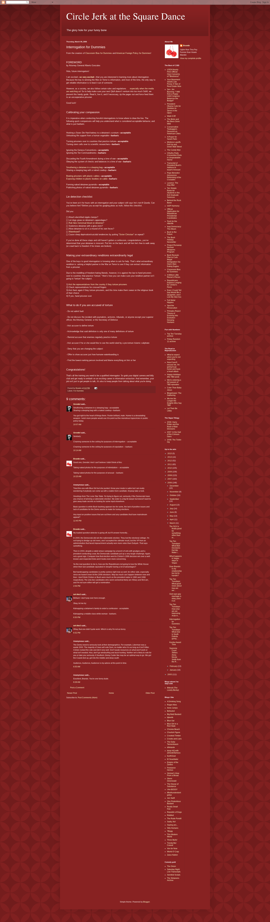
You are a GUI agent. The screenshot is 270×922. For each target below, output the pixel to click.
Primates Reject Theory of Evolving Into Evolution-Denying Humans (173, 316)
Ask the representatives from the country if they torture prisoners (97, 284)
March (172, 523)
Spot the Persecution (172, 306)
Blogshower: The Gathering (174, 394)
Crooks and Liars (174, 739)
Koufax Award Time (175, 643)
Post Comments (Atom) (87, 697)
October (173, 495)
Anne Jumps (172, 708)
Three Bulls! (172, 840)
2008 (170, 475)
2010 (170, 468)
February (174, 666)
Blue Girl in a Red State (172, 725)
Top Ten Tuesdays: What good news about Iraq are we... (175, 584)
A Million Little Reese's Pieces (173, 276)
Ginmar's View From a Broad (173, 774)
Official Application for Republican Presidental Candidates (173, 213)
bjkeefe (170, 717)
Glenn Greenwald (171, 779)
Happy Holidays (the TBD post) (174, 375)
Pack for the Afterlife (172, 222)
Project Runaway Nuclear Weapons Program (174, 248)
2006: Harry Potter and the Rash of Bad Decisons (173, 425)
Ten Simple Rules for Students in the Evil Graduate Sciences (173, 192)
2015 (170, 453)
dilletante (171, 747)
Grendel (76, 404)
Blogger (146, 902)
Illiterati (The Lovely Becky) (173, 689)
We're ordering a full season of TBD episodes (174, 382)
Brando (76, 459)
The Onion (171, 866)
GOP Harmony (173, 206)
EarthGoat (171, 756)
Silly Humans (172, 828)
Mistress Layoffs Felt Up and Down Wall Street (174, 144)
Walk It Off (171, 116)
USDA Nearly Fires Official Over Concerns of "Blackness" (173, 73)
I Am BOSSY (172, 789)
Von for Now (172, 848)
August (173, 505)
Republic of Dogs (174, 812)
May (172, 516)
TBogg (170, 831)
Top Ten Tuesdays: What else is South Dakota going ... (174, 633)
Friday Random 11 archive (173, 340)
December (174, 486)
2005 (170, 674)
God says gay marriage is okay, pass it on (175, 597)
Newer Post (72, 693)
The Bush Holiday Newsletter (171, 239)
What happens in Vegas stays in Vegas (175, 559)
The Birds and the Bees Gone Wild (173, 121)
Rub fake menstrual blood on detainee (86, 223)
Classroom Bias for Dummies (98, 53)
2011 (170, 464)
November (174, 492)
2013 (170, 457)
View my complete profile (190, 58)
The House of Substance (172, 785)
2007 (170, 479)
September (174, 499)
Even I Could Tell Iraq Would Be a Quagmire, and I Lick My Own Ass (174, 293)
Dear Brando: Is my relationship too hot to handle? (175, 571)
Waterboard (74, 231)
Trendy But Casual (171, 844)
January (173, 670)
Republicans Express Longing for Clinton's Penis (174, 283)
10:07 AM (77, 424)
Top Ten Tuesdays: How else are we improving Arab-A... (174, 610)
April (172, 519)
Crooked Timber (174, 736)
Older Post (150, 693)
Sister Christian (126, 234)
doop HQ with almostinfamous (173, 752)
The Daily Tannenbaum (172, 743)
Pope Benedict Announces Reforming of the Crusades (174, 176)
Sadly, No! (171, 822)
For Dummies (78, 391)
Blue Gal (170, 721)
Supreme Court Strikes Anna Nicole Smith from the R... (175, 655)
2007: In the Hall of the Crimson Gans (174, 434)
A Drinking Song (174, 701)
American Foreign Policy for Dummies (133, 53)
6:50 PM (76, 617)
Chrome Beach (173, 729)
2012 (170, 461)
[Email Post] (96, 388)
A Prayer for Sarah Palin (172, 138)
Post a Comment (77, 688)
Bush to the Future (172, 233)
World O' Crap (173, 852)
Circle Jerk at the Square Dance (125, 16)
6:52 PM (76, 633)
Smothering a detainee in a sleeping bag (84, 167)
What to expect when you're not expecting (173, 357)
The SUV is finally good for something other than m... (175, 532)
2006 (170, 483)
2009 (170, 472)
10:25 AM (77, 476)
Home (111, 693)
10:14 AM (77, 450)
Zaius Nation (172, 855)
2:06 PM (76, 586)
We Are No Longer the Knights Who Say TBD (174, 401)
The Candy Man (174, 150)
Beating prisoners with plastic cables (82, 176)
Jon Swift (171, 798)
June (172, 512)
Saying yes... (172, 825)
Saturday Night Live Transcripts (173, 870)
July (172, 509)
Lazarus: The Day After (172, 184)
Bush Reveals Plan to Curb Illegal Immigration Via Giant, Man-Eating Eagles (173, 260)
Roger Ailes (172, 705)
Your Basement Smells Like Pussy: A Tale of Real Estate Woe (174, 82)
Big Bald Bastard (174, 714)
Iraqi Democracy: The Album (174, 228)
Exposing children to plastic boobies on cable (86, 179)
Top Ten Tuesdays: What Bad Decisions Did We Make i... (174, 547)
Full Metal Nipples (171, 301)
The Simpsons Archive (173, 879)
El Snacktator (172, 759)
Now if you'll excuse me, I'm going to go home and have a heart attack (173, 367)
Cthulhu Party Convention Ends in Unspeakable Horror (174, 156)
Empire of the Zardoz (172, 763)
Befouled (171, 711)
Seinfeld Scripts (173, 875)
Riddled (170, 815)
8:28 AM (76, 682)
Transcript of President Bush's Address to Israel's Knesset (174, 166)
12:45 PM (77, 521)
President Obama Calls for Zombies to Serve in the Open (174, 108)
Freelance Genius (171, 769)
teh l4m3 (77, 594)
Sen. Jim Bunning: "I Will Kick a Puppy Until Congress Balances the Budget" (173, 95)
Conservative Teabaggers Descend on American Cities (173, 130)
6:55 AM (76, 667)
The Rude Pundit (174, 818)
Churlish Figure (173, 732)
